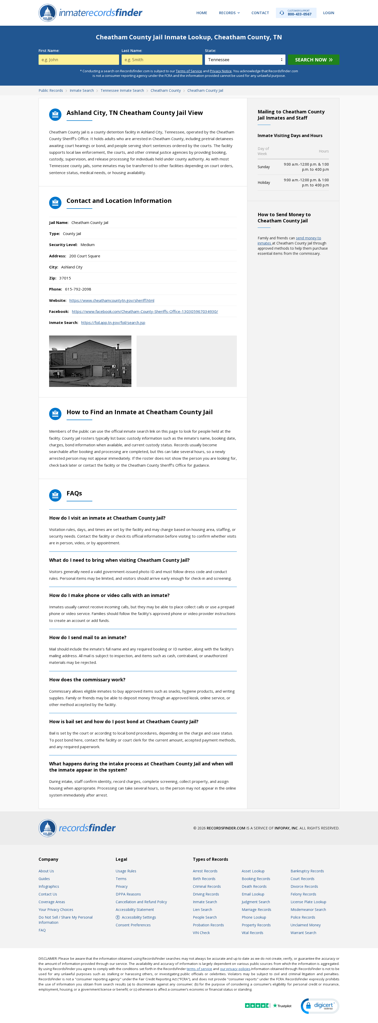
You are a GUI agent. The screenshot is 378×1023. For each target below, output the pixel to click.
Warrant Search (303, 932)
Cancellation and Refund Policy (141, 901)
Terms (121, 878)
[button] (320, 1006)
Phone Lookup (254, 917)
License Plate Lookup (308, 901)
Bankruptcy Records (307, 870)
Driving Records (206, 894)
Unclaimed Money (306, 924)
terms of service (199, 968)
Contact (260, 12)
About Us (46, 870)
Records (227, 12)
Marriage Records (256, 909)
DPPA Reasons (128, 894)
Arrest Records (205, 870)
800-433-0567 (299, 12)
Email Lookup (253, 894)
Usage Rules (126, 870)
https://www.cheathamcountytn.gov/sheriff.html (111, 300)
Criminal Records (207, 886)
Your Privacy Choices (56, 909)
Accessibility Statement (135, 909)
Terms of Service (189, 71)
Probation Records (208, 924)
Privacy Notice (221, 71)
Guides (44, 878)
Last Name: (132, 50)
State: (210, 50)
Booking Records (256, 878)
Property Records (256, 924)
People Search (205, 917)
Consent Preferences (133, 924)
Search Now (311, 60)
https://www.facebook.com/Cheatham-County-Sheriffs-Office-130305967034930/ (145, 311)
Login (328, 12)
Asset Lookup (253, 870)
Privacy (122, 886)
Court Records (302, 878)
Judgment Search (256, 901)
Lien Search (202, 909)
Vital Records (252, 932)
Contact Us (48, 894)
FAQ (42, 930)
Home (201, 12)
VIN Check (201, 932)
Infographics (49, 886)
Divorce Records (304, 886)
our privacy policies (235, 968)
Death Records (254, 886)
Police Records (303, 917)
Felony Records (303, 894)
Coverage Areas (52, 901)
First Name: (49, 50)
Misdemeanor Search (308, 909)
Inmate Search (205, 901)
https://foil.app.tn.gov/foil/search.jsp (113, 322)
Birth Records (204, 878)
